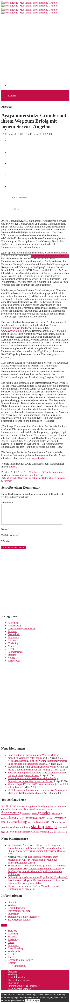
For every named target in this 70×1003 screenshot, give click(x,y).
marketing (19, 822)
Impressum (13, 913)
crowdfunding (8, 809)
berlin (34, 806)
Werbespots (14, 660)
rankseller (60, 821)
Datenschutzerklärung (19, 910)
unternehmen (13, 831)
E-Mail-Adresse (10, 535)
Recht (11, 649)
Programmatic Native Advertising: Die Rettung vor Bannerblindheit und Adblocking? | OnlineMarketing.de (36, 846)
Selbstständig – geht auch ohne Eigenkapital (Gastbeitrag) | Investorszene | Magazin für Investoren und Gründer (38, 867)
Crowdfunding (15, 948)
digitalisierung (41, 809)
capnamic (61, 806)
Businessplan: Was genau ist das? (25, 883)
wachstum (26, 832)
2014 (8, 806)
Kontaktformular (16, 908)
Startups (12, 654)
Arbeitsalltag (14, 625)
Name (5, 529)
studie (66, 827)
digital (32, 809)
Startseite (12, 95)
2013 (3, 806)
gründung (56, 813)
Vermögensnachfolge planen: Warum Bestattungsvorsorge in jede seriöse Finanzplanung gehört (37, 762)
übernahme (58, 831)
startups (51, 826)
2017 (19, 806)
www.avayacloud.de (11, 330)
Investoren (60, 817)
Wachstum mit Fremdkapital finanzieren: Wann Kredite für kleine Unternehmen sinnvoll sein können (38, 768)
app (30, 806)
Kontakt (12, 962)
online (50, 821)
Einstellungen (33, 1000)
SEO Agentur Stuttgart (19, 919)
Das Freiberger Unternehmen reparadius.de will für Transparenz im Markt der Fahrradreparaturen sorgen (33, 859)
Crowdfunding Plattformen (21, 628)
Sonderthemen (15, 651)
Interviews (13, 637)
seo (3, 827)
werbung (44, 831)
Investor (49, 818)
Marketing (13, 643)
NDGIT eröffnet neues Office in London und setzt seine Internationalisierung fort (32, 473)
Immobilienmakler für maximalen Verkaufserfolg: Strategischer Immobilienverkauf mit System (33, 780)
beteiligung (43, 806)
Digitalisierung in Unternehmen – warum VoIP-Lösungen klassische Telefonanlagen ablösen (37, 791)
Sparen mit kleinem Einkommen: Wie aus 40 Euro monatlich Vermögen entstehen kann (33, 756)
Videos (11, 657)
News (10, 129)
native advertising (37, 822)
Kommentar (8, 502)
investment (38, 817)
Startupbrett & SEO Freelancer (23, 916)
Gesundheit (14, 634)
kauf (4, 821)
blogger (53, 806)
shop (7, 827)
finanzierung (11, 813)
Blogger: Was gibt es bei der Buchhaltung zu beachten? (34, 887)
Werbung (12, 905)
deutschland (22, 809)
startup (37, 826)
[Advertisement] (35, 52)
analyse (24, 806)
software (26, 827)
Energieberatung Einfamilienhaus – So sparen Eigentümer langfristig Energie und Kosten (37, 774)
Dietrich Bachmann (18, 886)
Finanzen (12, 141)
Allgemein (12, 107)
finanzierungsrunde (29, 813)
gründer (43, 813)
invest (28, 817)
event (50, 809)
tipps (3, 832)
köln (9, 822)
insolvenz (4, 818)
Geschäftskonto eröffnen (20, 960)
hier (14, 466)
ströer (60, 827)
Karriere (12, 640)
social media (15, 827)
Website (5, 541)
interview (16, 817)
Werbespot (35, 832)
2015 (14, 806)
